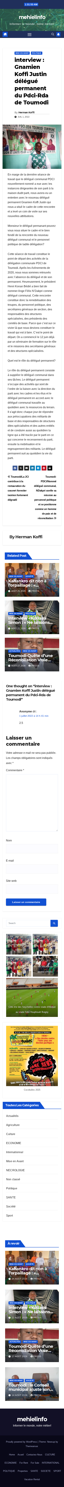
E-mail (10, 860)
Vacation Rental (32, 1479)
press (35, 591)
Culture (10, 1134)
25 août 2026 (20, 1279)
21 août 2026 (20, 1317)
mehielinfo (32, 17)
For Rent (23, 1463)
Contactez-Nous (34, 1454)
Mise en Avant (22, 53)
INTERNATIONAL (50, 1463)
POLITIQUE (9, 1471)
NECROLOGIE (15, 1170)
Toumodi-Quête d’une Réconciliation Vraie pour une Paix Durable (30, 660)
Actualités (14, 651)
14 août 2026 (20, 1395)
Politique (36, 53)
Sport (9, 1215)
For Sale (35, 1463)
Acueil (21, 1454)
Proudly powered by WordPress (22, 1442)
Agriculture (13, 1125)
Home (12, 1454)
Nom (9, 840)
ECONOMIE (13, 1143)
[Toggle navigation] (29, 34)
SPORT (57, 1471)
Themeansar (32, 1446)
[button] (52, 34)
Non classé (13, 1179)
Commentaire (15, 770)
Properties (23, 1471)
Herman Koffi (26, 112)
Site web (11, 880)
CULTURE (50, 1454)
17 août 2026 (20, 1356)
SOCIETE (46, 1471)
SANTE (11, 1197)
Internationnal (14, 1152)
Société (29, 576)
